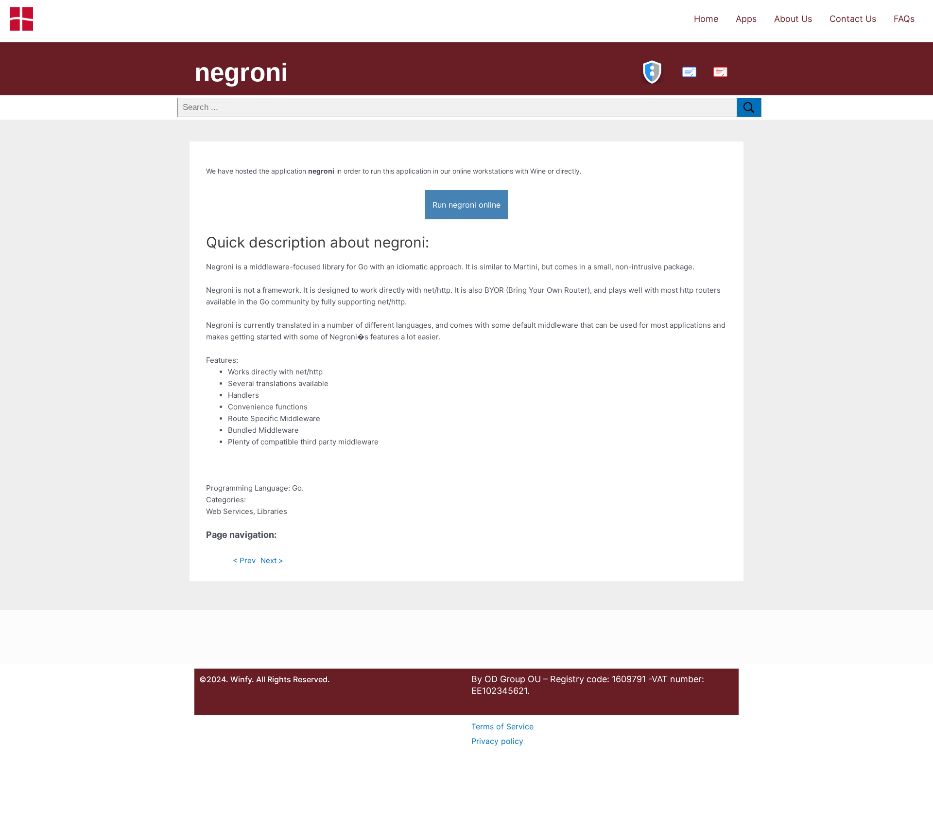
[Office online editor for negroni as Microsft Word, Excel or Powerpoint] (687, 70)
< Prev (244, 560)
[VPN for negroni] (652, 70)
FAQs (904, 19)
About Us (793, 19)
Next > (271, 560)
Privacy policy (497, 741)
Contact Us (852, 19)
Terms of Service (502, 726)
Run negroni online (466, 205)
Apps (746, 19)
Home (706, 19)
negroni (241, 72)
